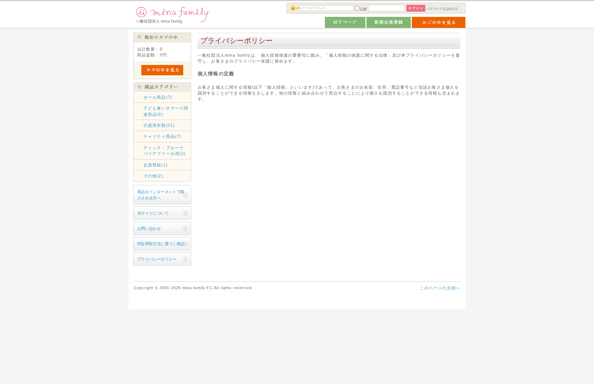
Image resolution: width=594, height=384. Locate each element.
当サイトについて (152, 213)
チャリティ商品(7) (162, 136)
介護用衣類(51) (159, 125)
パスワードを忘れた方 (442, 9)
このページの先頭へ (440, 288)
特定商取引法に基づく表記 (160, 243)
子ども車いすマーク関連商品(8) (166, 111)
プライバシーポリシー (156, 259)
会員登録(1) (155, 165)
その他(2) (153, 176)
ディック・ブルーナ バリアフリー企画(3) (166, 150)
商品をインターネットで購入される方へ (160, 194)
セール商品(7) (157, 97)
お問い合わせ (149, 228)
